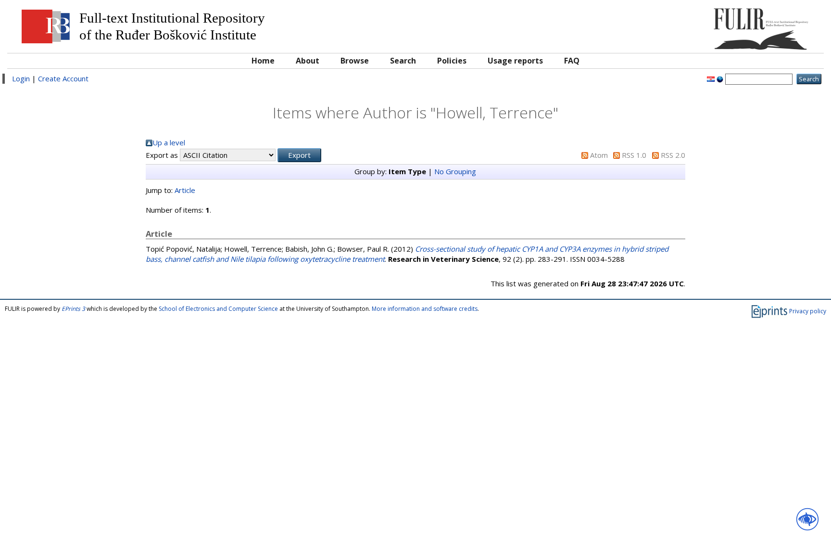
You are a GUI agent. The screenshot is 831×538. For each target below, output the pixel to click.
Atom (599, 155)
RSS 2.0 (673, 155)
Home (263, 60)
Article (185, 190)
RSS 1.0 (634, 155)
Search (403, 60)
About (307, 60)
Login (21, 78)
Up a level (168, 142)
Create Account (63, 78)
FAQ (571, 60)
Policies (451, 60)
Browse (354, 60)
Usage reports (515, 60)
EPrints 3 (73, 309)
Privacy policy (807, 311)
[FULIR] (716, 25)
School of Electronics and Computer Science (218, 309)
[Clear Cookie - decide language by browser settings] (720, 78)
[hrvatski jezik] (711, 78)
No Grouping (455, 171)
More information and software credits (425, 309)
